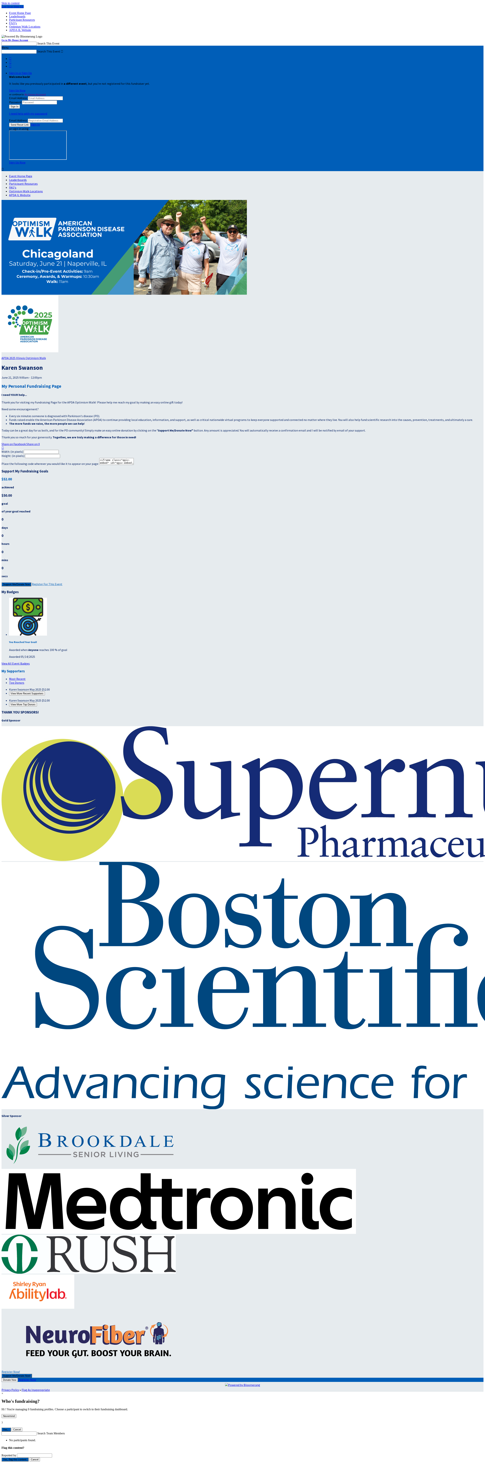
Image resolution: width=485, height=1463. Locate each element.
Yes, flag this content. (15, 1459)
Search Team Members (51, 1433)
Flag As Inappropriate (36, 1390)
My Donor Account (35, 94)
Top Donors (16, 683)
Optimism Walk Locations (24, 26)
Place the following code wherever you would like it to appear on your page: (50, 464)
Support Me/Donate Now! (17, 1375)
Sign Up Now (17, 90)
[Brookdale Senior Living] (92, 1167)
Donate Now (9, 1379)
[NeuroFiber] (96, 1368)
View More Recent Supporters (27, 693)
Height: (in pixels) (13, 456)
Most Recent (17, 679)
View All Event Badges (16, 663)
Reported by (9, 1455)
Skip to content (11, 3)
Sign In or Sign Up (20, 73)
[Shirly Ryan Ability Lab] (38, 1307)
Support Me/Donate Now (16, 584)
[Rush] (89, 1272)
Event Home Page (20, 13)
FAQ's (13, 23)
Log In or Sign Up (13, 6)
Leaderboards (17, 16)
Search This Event (48, 43)
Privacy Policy (10, 1390)
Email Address (18, 98)
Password (15, 102)
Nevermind (9, 1416)
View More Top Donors (23, 704)
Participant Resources (22, 19)
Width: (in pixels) (12, 451)
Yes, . (6, 1429)
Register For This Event (47, 584)
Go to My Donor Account (15, 40)
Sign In (35, 124)
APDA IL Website (20, 30)
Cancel (17, 1429)
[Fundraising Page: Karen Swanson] (30, 351)
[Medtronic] (179, 1233)
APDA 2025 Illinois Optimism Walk (24, 358)
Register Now (27, 1380)
